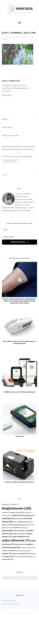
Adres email (7, 127)
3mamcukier (24, 9)
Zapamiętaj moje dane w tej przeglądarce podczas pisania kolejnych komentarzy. (18, 147)
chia (21, 512)
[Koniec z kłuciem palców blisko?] (19, 479)
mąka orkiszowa (16, 540)
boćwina (6, 512)
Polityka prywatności (10, 604)
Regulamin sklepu (9, 600)
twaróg (18, 556)
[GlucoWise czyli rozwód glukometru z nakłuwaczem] (19, 339)
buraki (14, 512)
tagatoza (9, 556)
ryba (15, 553)
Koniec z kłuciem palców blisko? (19, 482)
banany (14, 504)
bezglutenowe (16, 508)
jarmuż (29, 522)
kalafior (6, 525)
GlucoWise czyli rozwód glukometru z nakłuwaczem (19, 342)
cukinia (18, 515)
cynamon (29, 515)
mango (24, 527)
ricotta (7, 553)
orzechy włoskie (9, 550)
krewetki (30, 525)
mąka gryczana (20, 533)
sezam (23, 553)
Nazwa (5, 119)
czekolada (8, 518)
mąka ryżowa (20, 544)
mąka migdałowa (21, 536)
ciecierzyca (7, 515)
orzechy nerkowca (27, 547)
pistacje (20, 550)
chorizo (27, 512)
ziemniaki (8, 559)
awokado (6, 504)
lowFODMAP (15, 527)
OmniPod (19, 436)
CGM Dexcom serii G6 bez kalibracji (19, 392)
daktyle (19, 518)
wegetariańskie (28, 556)
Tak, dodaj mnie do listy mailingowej (17, 156)
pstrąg (27, 550)
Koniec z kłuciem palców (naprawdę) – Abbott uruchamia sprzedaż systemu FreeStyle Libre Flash (19, 301)
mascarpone (9, 530)
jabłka (22, 522)
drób (28, 518)
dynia (7, 521)
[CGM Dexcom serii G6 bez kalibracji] (19, 389)
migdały (22, 531)
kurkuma (6, 527)
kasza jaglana (18, 525)
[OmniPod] (19, 434)
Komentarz (7, 95)
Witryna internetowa (10, 135)
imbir (16, 522)
